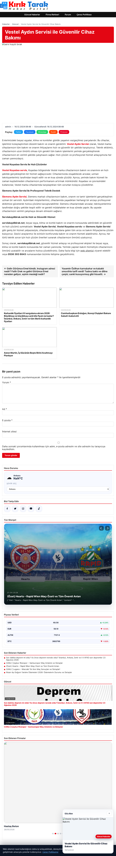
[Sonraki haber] (107, 528)
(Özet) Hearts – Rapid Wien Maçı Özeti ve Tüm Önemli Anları (32, 666)
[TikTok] (39, 509)
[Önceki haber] (101, 528)
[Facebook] (7, 509)
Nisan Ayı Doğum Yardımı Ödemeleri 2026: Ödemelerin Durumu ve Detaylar (39, 672)
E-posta (7, 420)
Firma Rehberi (52, 14)
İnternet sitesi (9, 431)
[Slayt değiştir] (53, 833)
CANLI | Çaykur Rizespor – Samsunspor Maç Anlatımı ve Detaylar (34, 663)
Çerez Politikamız (50, 852)
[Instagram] (23, 509)
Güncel (15, 24)
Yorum (6, 382)
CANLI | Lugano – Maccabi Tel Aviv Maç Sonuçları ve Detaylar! (33, 669)
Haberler (6, 24)
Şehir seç (12, 483)
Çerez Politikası (84, 14)
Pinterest (63, 132)
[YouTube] (31, 509)
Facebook (30, 132)
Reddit (53, 132)
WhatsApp (42, 132)
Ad (4, 409)
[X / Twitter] (15, 509)
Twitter (18, 132)
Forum (68, 14)
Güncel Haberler (32, 14)
